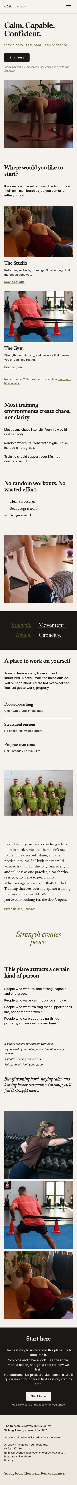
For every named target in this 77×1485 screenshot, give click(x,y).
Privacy (8, 1460)
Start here (16, 57)
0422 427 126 (13, 1448)
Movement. (52, 625)
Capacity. (50, 635)
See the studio (14, 282)
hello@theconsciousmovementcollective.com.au (34, 1452)
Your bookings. (38, 1444)
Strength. (21, 625)
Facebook (25, 1456)
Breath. (24, 635)
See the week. (52, 1437)
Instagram (10, 1456)
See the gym (13, 367)
